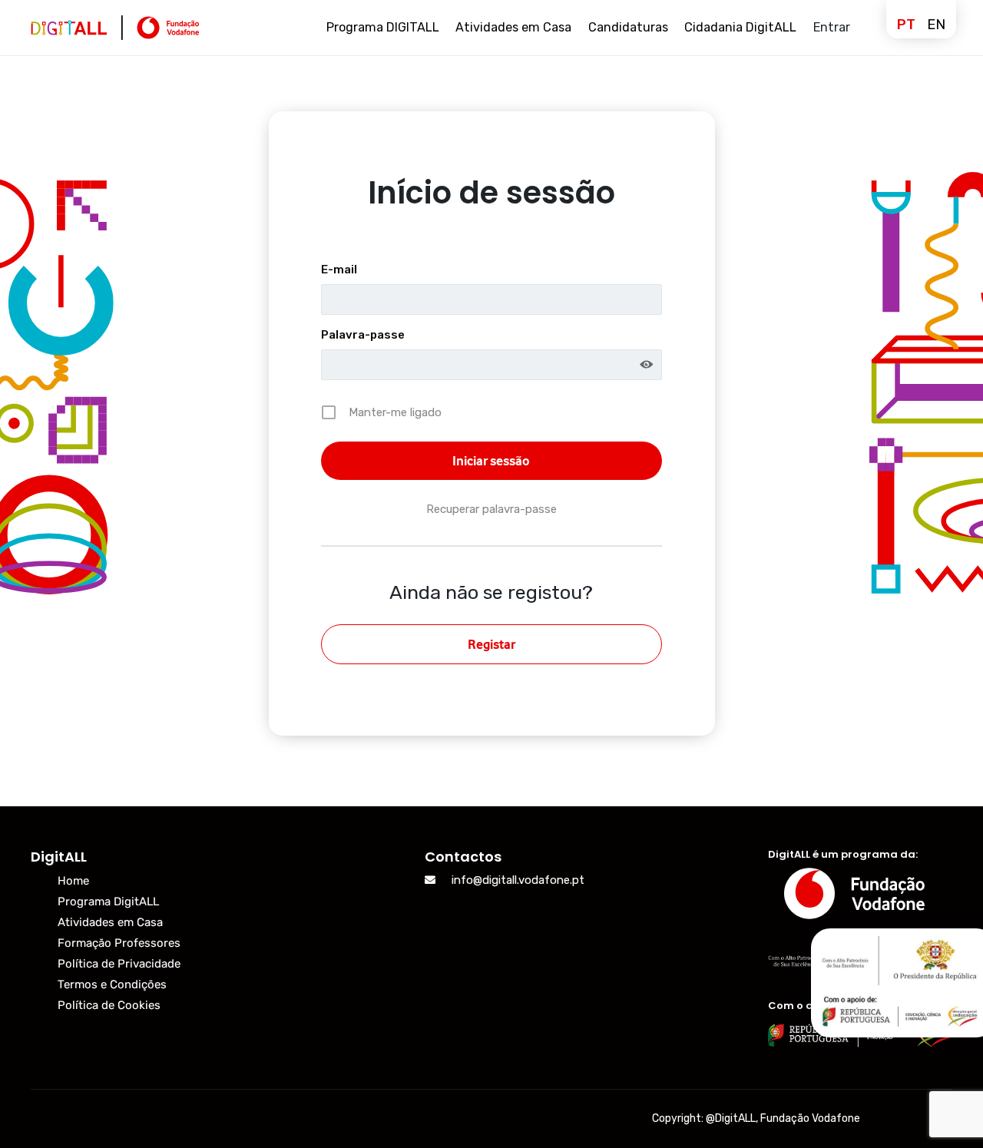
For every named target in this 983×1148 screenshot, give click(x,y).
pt (906, 24)
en (936, 24)
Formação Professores (119, 943)
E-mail (339, 269)
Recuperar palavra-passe (491, 509)
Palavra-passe (363, 335)
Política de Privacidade (119, 964)
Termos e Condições (112, 984)
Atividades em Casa (110, 922)
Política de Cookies (109, 1005)
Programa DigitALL (108, 901)
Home (73, 881)
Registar (491, 644)
